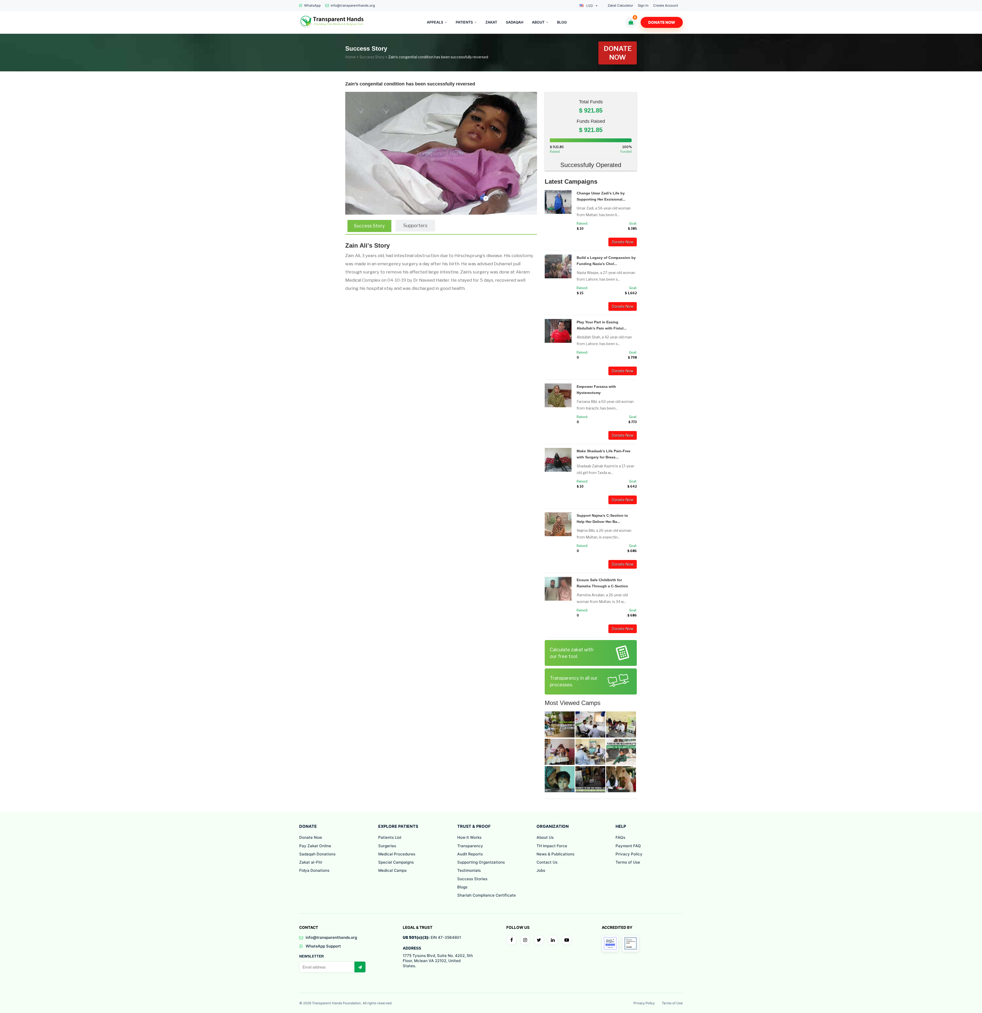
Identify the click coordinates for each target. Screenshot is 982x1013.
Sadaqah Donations (317, 854)
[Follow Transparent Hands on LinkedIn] (553, 940)
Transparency (470, 845)
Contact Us (547, 862)
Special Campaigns (396, 862)
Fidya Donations (314, 870)
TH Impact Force (552, 845)
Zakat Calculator (620, 5)
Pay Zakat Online (315, 845)
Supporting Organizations (481, 862)
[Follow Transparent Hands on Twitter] (539, 940)
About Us (545, 837)
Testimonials (469, 870)
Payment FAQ (628, 845)
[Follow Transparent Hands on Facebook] (511, 940)
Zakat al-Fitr (310, 862)
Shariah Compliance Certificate (486, 895)
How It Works (469, 837)
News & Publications (555, 854)
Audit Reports (470, 854)
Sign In (643, 5)
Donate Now (661, 22)
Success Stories (472, 878)
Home (350, 57)
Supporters (415, 225)
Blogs (462, 887)
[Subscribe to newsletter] (359, 967)
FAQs (620, 837)
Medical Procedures (396, 854)
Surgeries (387, 845)
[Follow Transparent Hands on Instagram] (525, 940)
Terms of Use (628, 862)
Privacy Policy (629, 854)
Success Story (372, 57)
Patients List (389, 837)
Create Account (665, 5)
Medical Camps (392, 870)
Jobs (541, 870)
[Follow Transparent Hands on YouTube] (567, 940)
